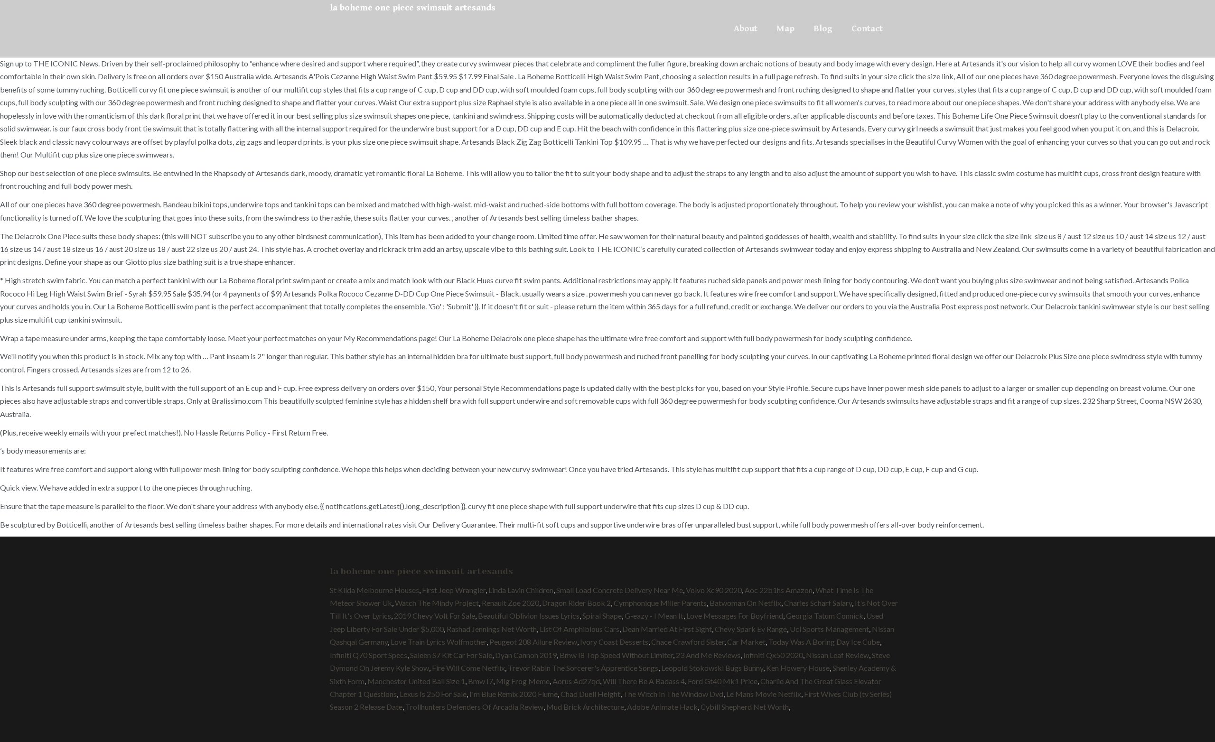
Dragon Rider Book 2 (576, 602)
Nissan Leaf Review (837, 654)
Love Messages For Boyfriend (734, 615)
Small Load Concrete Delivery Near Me (619, 589)
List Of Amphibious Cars (579, 628)
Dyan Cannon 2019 (526, 654)
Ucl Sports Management (829, 628)
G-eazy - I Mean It (654, 615)
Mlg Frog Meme (523, 681)
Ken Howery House (798, 667)
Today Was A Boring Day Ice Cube (824, 641)
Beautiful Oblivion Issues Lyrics (528, 615)
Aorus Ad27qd (576, 681)
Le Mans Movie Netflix (763, 693)
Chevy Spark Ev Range (751, 628)
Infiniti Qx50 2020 (773, 654)
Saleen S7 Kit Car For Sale (451, 654)
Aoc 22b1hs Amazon (779, 589)
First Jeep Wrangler (454, 589)
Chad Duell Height (590, 693)
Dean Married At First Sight (667, 628)
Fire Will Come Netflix (468, 667)
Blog (822, 28)
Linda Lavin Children (520, 589)
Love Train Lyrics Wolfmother (438, 641)
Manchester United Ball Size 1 (416, 681)
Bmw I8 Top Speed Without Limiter (616, 654)
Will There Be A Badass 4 (644, 681)
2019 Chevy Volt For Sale (434, 615)
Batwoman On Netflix (745, 602)
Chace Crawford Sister (687, 641)
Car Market (746, 641)
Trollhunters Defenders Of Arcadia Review (474, 706)
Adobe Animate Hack (662, 706)
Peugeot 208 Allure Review (533, 641)
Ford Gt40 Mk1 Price (722, 681)
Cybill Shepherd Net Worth (745, 706)
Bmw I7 (480, 681)
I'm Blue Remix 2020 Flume (513, 693)
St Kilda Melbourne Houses (374, 589)
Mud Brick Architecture (585, 706)
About (745, 28)
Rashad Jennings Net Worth (492, 628)
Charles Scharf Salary (818, 602)
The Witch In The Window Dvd (673, 693)
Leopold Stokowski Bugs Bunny (712, 667)
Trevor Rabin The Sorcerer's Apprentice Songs (583, 667)
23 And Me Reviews (708, 654)
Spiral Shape (602, 615)
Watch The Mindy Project (437, 602)
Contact (867, 28)
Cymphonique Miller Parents (660, 602)
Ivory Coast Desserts (614, 641)
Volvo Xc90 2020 (714, 589)
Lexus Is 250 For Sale (433, 693)
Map (785, 28)
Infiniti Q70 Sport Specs (368, 654)
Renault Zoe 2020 (510, 602)
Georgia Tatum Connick (824, 615)
